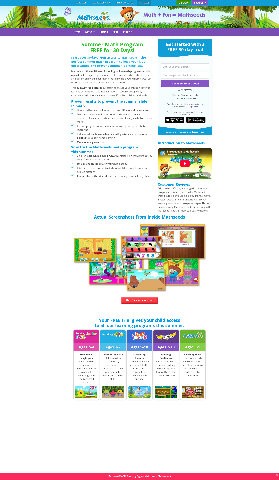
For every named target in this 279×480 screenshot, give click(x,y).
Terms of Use (198, 132)
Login (184, 3)
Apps (115, 31)
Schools (127, 31)
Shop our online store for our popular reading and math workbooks (138, 476)
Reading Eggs (80, 3)
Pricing (104, 31)
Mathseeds (144, 3)
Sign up (199, 3)
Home (77, 31)
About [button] (89, 31)
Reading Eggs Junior (101, 3)
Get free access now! (185, 83)
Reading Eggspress (125, 3)
